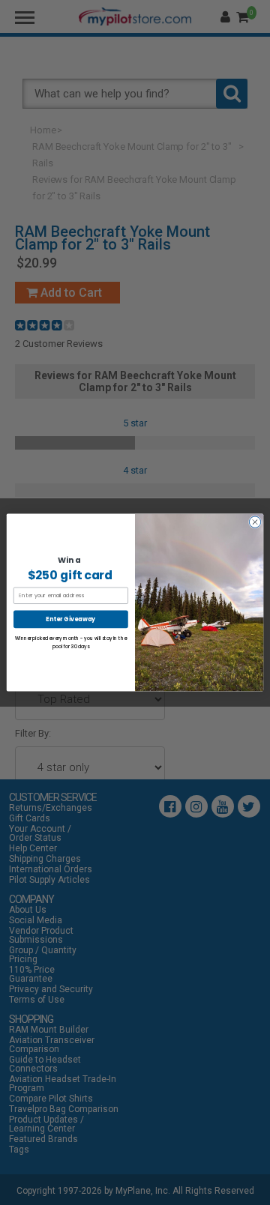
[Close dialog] (254, 522)
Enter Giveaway (70, 619)
